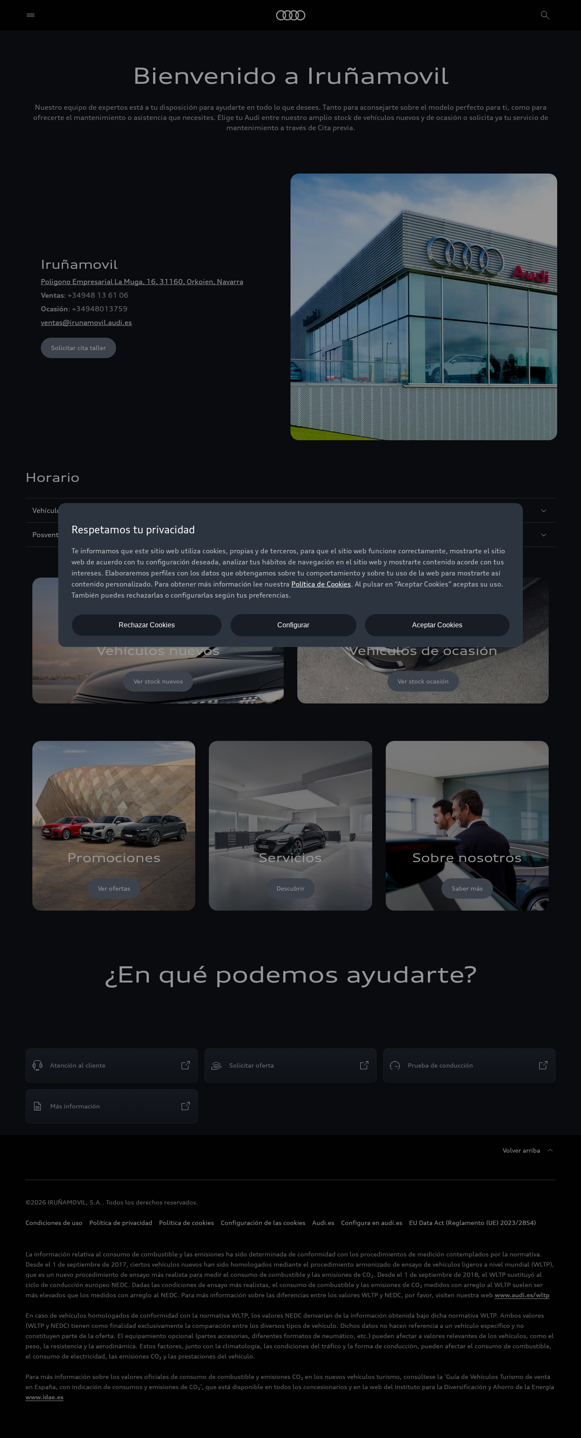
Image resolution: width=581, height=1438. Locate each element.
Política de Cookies (321, 584)
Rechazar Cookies (147, 625)
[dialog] (290, 575)
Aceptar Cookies (437, 625)
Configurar (293, 625)
